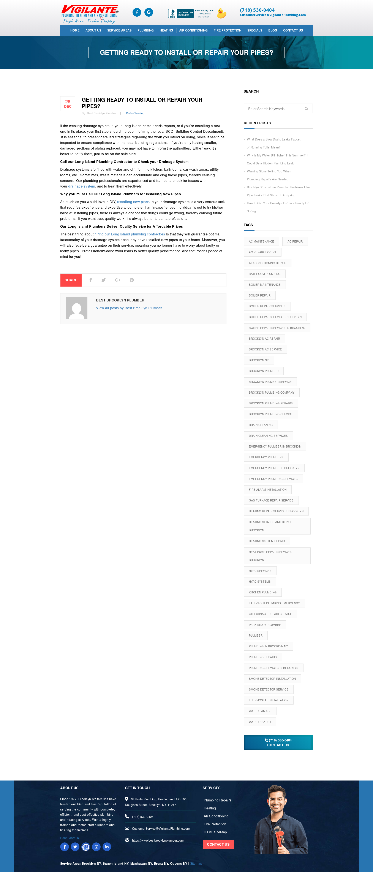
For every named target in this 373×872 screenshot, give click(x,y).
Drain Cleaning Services (268, 436)
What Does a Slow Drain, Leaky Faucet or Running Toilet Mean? (273, 143)
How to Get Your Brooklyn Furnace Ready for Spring (278, 207)
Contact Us (293, 30)
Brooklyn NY (259, 360)
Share (71, 280)
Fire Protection (227, 30)
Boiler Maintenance (265, 284)
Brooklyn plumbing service (271, 414)
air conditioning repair (267, 263)
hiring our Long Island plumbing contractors (130, 234)
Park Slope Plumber (265, 625)
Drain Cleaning (135, 113)
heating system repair (267, 541)
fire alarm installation (267, 489)
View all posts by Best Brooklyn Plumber (129, 307)
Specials (254, 30)
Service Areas (119, 30)
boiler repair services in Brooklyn (277, 328)
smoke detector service (268, 689)
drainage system (81, 186)
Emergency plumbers (266, 457)
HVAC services (260, 571)
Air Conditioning (193, 30)
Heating (166, 30)
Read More (68, 838)
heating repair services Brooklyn (276, 511)
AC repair (295, 241)
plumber (255, 635)
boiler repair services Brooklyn (275, 317)
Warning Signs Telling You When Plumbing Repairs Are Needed (269, 175)
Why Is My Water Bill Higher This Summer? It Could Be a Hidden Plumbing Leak (277, 159)
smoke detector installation (272, 678)
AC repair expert (262, 252)
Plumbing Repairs (263, 657)
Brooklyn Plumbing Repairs (271, 403)
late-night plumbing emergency (274, 603)
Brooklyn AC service (265, 349)
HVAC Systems (260, 581)
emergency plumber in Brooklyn (275, 446)
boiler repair (259, 295)
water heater (260, 722)
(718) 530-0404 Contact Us (279, 742)
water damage (260, 711)
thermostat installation (268, 700)
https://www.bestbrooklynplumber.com (158, 840)
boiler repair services (267, 306)
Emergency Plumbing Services (273, 479)
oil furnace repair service (270, 614)
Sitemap (196, 863)
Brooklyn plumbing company (271, 392)
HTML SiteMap (215, 831)
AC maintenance (261, 241)
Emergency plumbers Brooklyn (274, 468)
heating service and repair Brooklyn (270, 526)
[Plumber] (89, 13)
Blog (272, 30)
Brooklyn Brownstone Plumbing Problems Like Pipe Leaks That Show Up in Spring (278, 191)
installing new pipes (133, 201)
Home (74, 30)
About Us (93, 30)
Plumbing (146, 30)
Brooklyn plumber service (270, 382)
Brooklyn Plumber (263, 371)
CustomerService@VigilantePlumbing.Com (273, 15)
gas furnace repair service (271, 500)
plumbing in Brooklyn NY (268, 646)
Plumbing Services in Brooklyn (273, 668)
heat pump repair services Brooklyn (270, 556)
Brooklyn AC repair (264, 338)
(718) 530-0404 (257, 9)
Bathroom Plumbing (264, 274)
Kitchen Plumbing (263, 592)
